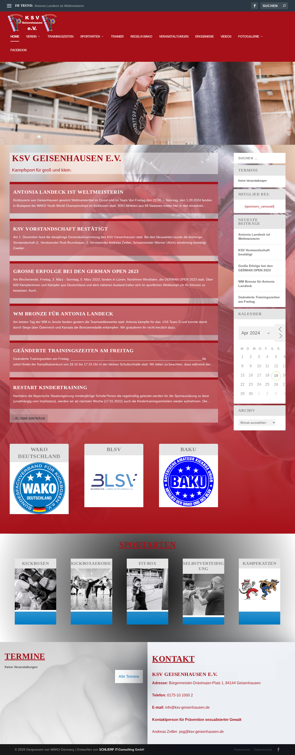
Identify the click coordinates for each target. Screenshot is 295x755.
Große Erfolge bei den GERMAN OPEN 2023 (76, 271)
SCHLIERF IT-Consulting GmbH (121, 749)
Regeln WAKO (141, 36)
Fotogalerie (248, 36)
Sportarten (90, 36)
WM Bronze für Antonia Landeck (63, 314)
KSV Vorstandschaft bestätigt (60, 229)
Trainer (117, 36)
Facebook (18, 50)
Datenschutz (263, 749)
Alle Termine (129, 676)
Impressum (242, 749)
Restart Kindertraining (50, 387)
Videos (226, 36)
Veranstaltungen (173, 36)
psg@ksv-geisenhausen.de (201, 732)
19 (276, 376)
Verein (31, 36)
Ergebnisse (204, 36)
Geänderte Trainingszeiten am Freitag (73, 350)
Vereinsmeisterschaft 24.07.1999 (59, 6)
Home (14, 36)
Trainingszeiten (60, 36)
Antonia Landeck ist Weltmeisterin (68, 192)
